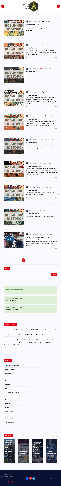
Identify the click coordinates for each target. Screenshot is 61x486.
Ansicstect (8, 459)
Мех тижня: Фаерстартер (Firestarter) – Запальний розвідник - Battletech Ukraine (25, 339)
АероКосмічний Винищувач (12, 365)
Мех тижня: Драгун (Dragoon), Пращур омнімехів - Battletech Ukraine (21, 342)
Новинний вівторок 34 (32, 119)
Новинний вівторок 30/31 (33, 166)
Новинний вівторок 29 (32, 190)
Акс (30, 21)
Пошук (7, 268)
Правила (7, 407)
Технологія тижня (9, 418)
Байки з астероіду (10, 369)
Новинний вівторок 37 (32, 71)
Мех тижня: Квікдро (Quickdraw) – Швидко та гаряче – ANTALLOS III (21, 329)
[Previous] (53, 435)
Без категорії (8, 373)
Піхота (7, 399)
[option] (10, 451)
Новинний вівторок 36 (32, 95)
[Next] (56, 435)
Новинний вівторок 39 (32, 48)
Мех (6, 388)
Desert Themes (12, 481)
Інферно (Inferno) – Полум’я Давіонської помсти (51, 451)
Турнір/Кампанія (9, 422)
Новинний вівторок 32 (32, 142)
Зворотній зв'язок (5, 478)
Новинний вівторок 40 (32, 24)
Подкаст (7, 403)
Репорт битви (9, 411)
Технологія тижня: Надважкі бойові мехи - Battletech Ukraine (19, 334)
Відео (6, 380)
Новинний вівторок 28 (32, 213)
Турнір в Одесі (51, 339)
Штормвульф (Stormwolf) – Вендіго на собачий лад (37, 449)
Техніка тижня (9, 415)
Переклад (7, 396)
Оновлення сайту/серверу (12, 392)
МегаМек (7, 384)
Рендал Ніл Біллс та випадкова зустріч (37, 237)
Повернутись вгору (53, 478)
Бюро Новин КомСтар (11, 377)
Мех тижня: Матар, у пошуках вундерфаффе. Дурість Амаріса (31, 347)
